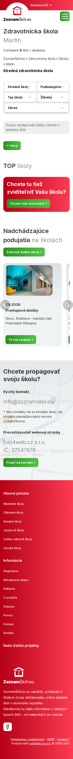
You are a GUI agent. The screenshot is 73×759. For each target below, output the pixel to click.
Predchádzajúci (5, 305)
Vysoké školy (12, 548)
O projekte (10, 597)
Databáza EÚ (39, 5)
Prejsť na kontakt (19, 462)
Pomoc (8, 615)
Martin (10, 64)
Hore (14, 146)
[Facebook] (7, 726)
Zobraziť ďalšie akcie (22, 252)
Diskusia (8, 606)
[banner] (17, 13)
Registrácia (10, 571)
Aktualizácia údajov (16, 580)
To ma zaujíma (20, 340)
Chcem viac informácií (27, 203)
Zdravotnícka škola (41, 59)
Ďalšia (68, 305)
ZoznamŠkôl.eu (14, 59)
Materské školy (13, 504)
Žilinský (64, 59)
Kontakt (8, 633)
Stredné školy (12, 521)
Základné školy (13, 512)
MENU (65, 16)
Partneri (8, 624)
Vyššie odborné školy (17, 539)
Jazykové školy (13, 530)
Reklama (9, 588)
